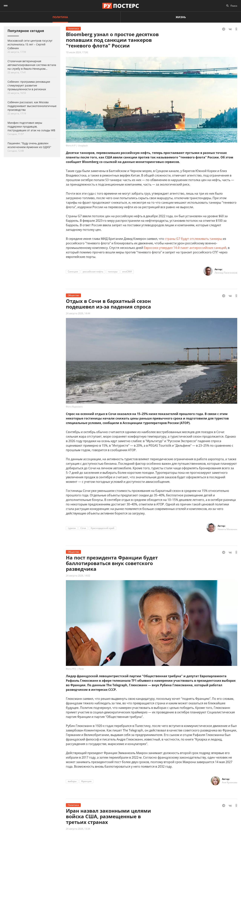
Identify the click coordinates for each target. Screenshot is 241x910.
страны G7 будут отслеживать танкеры (193, 239)
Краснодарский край (102, 528)
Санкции (73, 271)
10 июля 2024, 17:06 (77, 52)
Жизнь (181, 17)
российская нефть (93, 271)
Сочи (83, 528)
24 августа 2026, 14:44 (78, 313)
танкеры (112, 271)
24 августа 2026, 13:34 (78, 828)
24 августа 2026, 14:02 (78, 575)
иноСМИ (127, 271)
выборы (72, 781)
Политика (60, 17)
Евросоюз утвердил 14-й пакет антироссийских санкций (185, 248)
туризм (72, 528)
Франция (86, 781)
